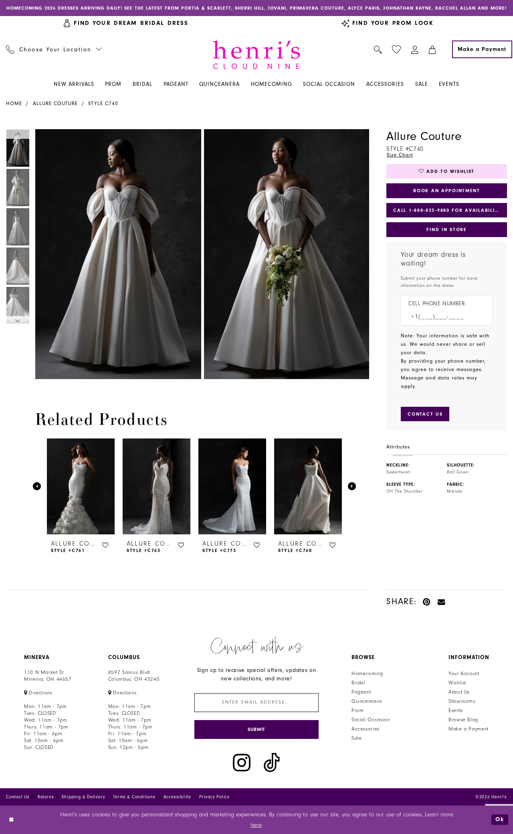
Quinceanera (366, 701)
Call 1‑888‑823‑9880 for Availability (447, 210)
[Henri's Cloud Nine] (256, 55)
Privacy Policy (214, 797)
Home (14, 103)
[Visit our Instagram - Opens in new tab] (241, 763)
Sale (356, 738)
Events (455, 710)
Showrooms (461, 701)
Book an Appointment (446, 190)
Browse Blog (463, 719)
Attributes (398, 447)
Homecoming (367, 673)
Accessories (365, 729)
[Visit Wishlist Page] (396, 49)
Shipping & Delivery (83, 797)
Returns (46, 797)
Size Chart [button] (400, 155)
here (256, 825)
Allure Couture (55, 103)
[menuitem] (54, 49)
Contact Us (18, 797)
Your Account (463, 673)
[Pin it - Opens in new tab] (427, 602)
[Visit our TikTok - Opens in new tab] (271, 763)
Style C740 (103, 103)
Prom (357, 710)
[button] (415, 49)
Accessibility (177, 797)
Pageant (361, 692)
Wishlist (457, 683)
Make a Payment (468, 729)
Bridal (358, 683)
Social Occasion (370, 719)
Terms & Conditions (134, 797)
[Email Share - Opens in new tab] (442, 602)
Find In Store (446, 229)
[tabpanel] (116, 254)
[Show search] (378, 49)
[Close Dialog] (12, 820)
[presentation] (81, 486)
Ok (499, 819)
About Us (459, 692)
